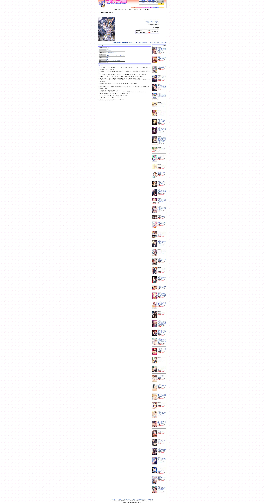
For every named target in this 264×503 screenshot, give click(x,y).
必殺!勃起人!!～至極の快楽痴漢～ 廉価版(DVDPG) (162, 242)
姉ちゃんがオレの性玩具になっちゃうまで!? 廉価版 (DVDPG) (162, 395)
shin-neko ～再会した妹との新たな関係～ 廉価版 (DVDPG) (162, 166)
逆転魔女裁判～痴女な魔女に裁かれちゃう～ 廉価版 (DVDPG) (162, 349)
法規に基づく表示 (126, 499)
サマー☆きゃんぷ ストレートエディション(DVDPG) (162, 156)
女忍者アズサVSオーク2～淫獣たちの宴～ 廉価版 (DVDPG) (162, 129)
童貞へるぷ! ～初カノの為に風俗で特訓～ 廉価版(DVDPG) (162, 208)
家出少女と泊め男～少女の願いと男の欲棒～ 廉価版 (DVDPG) (162, 459)
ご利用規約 (113, 499)
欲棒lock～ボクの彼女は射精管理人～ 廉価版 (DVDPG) (162, 404)
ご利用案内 (121, 9)
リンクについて (128, 9)
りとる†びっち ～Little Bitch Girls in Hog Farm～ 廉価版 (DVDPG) (162, 182)
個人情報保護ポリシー (141, 499)
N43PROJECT (108, 50)
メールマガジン (135, 9)
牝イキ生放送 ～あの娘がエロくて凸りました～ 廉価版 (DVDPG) (162, 303)
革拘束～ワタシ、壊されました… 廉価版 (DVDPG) (162, 441)
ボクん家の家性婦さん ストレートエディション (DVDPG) (162, 376)
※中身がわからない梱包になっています (151, 19)
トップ (116, 9)
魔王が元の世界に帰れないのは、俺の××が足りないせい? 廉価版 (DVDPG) (162, 112)
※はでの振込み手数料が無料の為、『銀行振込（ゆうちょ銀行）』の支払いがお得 (140, 42)
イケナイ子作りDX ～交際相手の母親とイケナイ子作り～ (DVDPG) (162, 422)
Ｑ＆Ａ (141, 9)
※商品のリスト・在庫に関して (153, 22)
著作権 (133, 499)
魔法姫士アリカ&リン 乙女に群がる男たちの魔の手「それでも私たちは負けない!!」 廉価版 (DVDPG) (162, 470)
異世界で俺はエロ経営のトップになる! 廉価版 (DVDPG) (162, 149)
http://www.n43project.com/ (111, 52)
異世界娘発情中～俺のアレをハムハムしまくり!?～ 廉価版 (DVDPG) (162, 200)
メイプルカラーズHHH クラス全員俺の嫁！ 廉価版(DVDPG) (162, 251)
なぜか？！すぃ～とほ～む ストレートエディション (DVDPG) (162, 104)
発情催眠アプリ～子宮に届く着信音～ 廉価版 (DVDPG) (162, 413)
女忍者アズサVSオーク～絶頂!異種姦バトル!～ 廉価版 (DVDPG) (162, 191)
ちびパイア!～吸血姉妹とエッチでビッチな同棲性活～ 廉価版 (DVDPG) (162, 294)
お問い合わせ (146, 9)
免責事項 (119, 499)
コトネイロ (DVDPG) (161, 216)
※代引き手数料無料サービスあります (152, 21)
